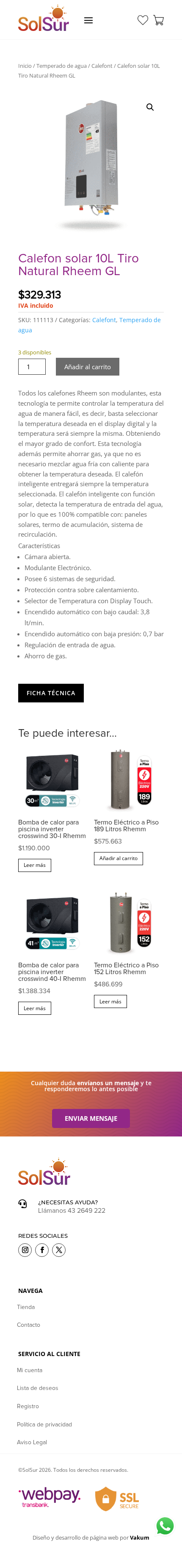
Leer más (35, 865)
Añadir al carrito (87, 366)
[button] (150, 107)
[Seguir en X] (59, 1250)
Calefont (102, 66)
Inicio (25, 66)
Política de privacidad (44, 1425)
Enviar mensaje (91, 1118)
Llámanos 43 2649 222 (71, 1210)
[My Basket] (158, 20)
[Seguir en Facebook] (42, 1250)
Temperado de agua (61, 66)
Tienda (26, 1307)
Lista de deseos (37, 1388)
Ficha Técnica (51, 693)
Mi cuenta (29, 1370)
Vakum (139, 1537)
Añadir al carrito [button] (118, 858)
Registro (28, 1406)
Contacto (28, 1325)
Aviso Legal (32, 1443)
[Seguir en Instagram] (25, 1250)
